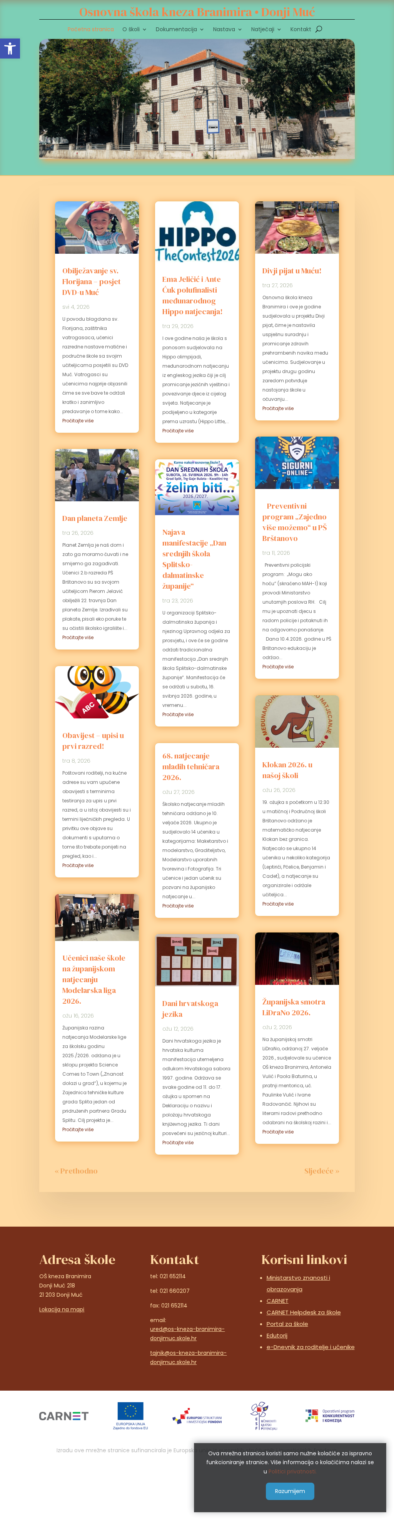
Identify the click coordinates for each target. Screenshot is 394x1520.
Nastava (224, 30)
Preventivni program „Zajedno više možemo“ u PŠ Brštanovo (294, 522)
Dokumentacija (176, 30)
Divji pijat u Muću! (292, 270)
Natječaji (262, 30)
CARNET (278, 1301)
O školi (131, 30)
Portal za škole (287, 1324)
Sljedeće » (321, 1170)
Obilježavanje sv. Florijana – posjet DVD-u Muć (91, 281)
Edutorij (277, 1335)
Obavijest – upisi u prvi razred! (93, 741)
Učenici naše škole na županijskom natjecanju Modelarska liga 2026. (93, 979)
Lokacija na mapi (61, 1309)
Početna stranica (91, 30)
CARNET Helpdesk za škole (304, 1312)
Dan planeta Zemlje (94, 518)
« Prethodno (76, 1170)
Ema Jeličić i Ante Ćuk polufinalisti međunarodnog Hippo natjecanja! (192, 295)
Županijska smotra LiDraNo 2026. (293, 1007)
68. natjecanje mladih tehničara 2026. (190, 766)
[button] (10, 49)
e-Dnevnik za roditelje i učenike (311, 1347)
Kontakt (300, 30)
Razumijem (290, 1491)
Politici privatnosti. (293, 1471)
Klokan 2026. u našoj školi (287, 770)
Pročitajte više (77, 420)
